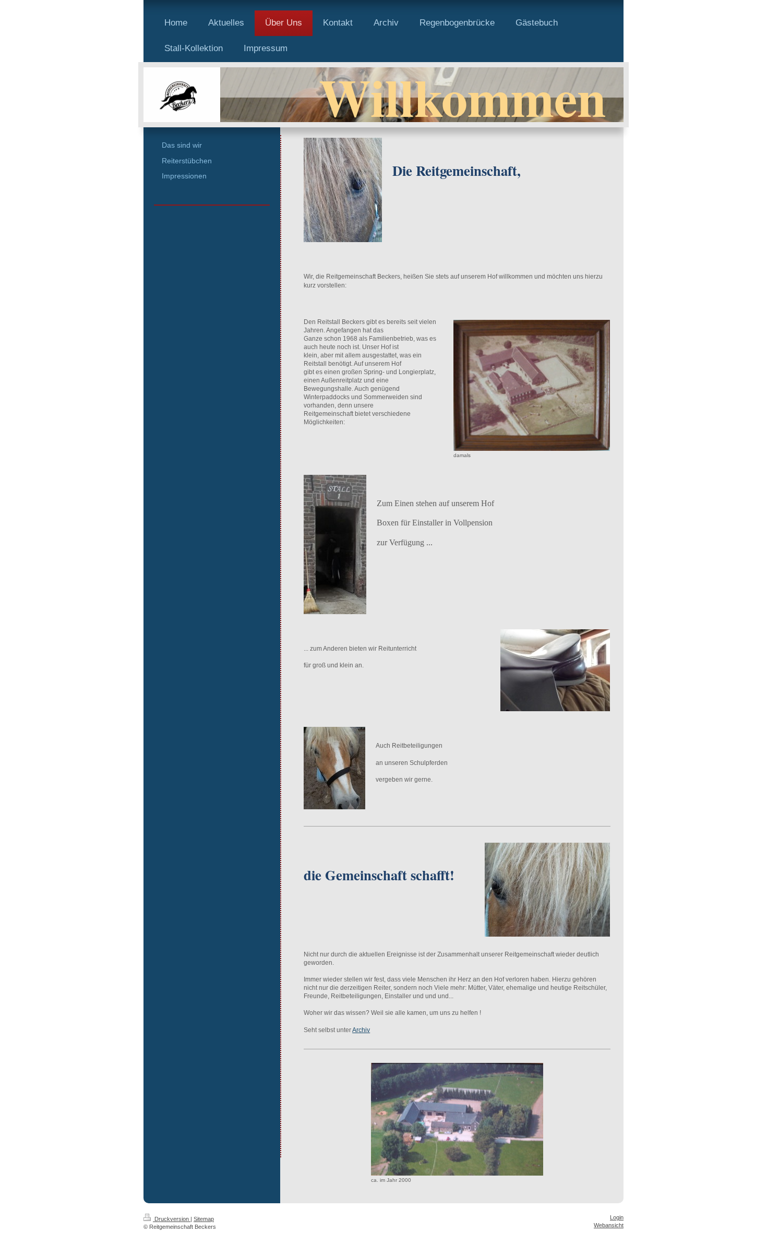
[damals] (531, 385)
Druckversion (171, 1219)
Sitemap (204, 1219)
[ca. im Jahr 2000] (457, 1119)
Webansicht (609, 1225)
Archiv (361, 1030)
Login (617, 1217)
